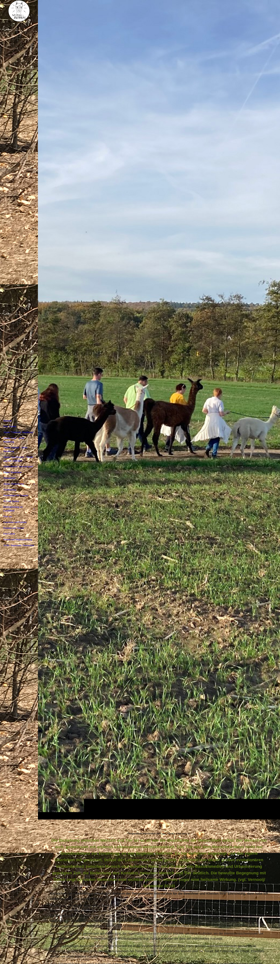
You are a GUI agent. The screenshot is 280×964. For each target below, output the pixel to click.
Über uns (7, 516)
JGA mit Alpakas (11, 501)
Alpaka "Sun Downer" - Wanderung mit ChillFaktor (18, 459)
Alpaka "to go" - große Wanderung (13, 440)
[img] (159, 409)
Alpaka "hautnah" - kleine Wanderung (15, 449)
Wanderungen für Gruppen (15, 495)
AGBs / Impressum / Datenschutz (18, 545)
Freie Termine (9, 426)
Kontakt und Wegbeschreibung (17, 539)
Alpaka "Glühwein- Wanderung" (18, 432)
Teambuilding (9, 489)
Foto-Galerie (9, 533)
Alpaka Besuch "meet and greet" (18, 466)
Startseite (7, 420)
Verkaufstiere (9, 478)
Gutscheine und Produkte (15, 522)
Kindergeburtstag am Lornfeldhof (13, 509)
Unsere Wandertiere (12, 472)
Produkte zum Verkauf (13, 528)
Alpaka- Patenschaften (13, 484)
